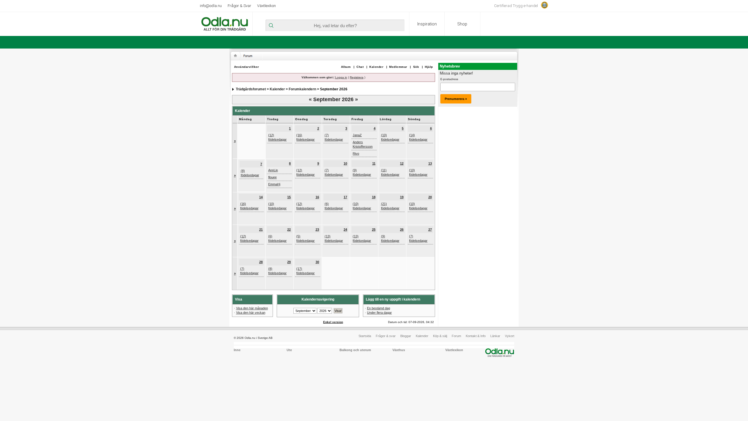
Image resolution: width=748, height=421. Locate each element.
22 (289, 229)
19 (402, 197)
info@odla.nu (211, 6)
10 (345, 163)
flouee (272, 177)
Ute (289, 350)
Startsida (365, 336)
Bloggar (405, 336)
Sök (416, 66)
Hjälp (429, 66)
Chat (359, 66)
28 (261, 262)
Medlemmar (398, 66)
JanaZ (357, 135)
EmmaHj (274, 184)
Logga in (341, 77)
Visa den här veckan (250, 312)
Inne (237, 350)
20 (430, 197)
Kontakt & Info (476, 336)
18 (373, 197)
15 (289, 197)
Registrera (356, 77)
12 (402, 163)
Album (346, 66)
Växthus (398, 350)
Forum (456, 336)
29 (289, 262)
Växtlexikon (266, 6)
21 (261, 229)
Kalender (376, 66)
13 (430, 163)
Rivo (356, 153)
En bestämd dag (378, 308)
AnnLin (273, 170)
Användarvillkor (246, 66)
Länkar (495, 336)
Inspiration (427, 24)
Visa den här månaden (252, 308)
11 (373, 163)
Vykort (509, 336)
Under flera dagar (379, 312)
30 (317, 262)
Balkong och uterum (355, 350)
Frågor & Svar (239, 6)
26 (402, 229)
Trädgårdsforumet (251, 89)
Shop (462, 24)
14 (261, 197)
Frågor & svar (386, 336)
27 (430, 229)
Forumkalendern (302, 89)
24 (345, 229)
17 (345, 197)
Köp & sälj (440, 336)
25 (373, 229)
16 (317, 197)
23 (317, 229)
